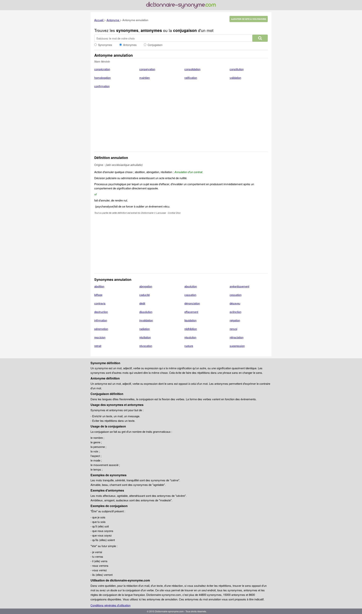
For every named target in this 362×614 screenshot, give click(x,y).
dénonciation (192, 303)
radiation (144, 329)
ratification (190, 78)
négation (235, 320)
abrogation (145, 286)
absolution (190, 286)
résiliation (145, 337)
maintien (144, 78)
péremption (101, 329)
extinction (235, 312)
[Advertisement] (181, 122)
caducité (144, 295)
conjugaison (185, 30)
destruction (101, 312)
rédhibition (190, 329)
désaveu (235, 303)
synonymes (127, 30)
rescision (99, 337)
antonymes (151, 30)
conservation (147, 69)
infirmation (100, 320)
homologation (102, 78)
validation (235, 78)
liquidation (190, 320)
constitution (237, 69)
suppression (237, 346)
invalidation (146, 320)
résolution (190, 337)
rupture (188, 346)
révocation (145, 346)
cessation (236, 295)
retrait (97, 346)
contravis (100, 303)
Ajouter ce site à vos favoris (248, 19)
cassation (190, 295)
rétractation (236, 337)
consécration (102, 69)
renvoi (233, 329)
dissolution (145, 312)
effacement (191, 312)
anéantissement (239, 286)
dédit (142, 303)
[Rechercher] (260, 38)
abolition (99, 286)
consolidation (192, 69)
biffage (98, 295)
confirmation (102, 86)
